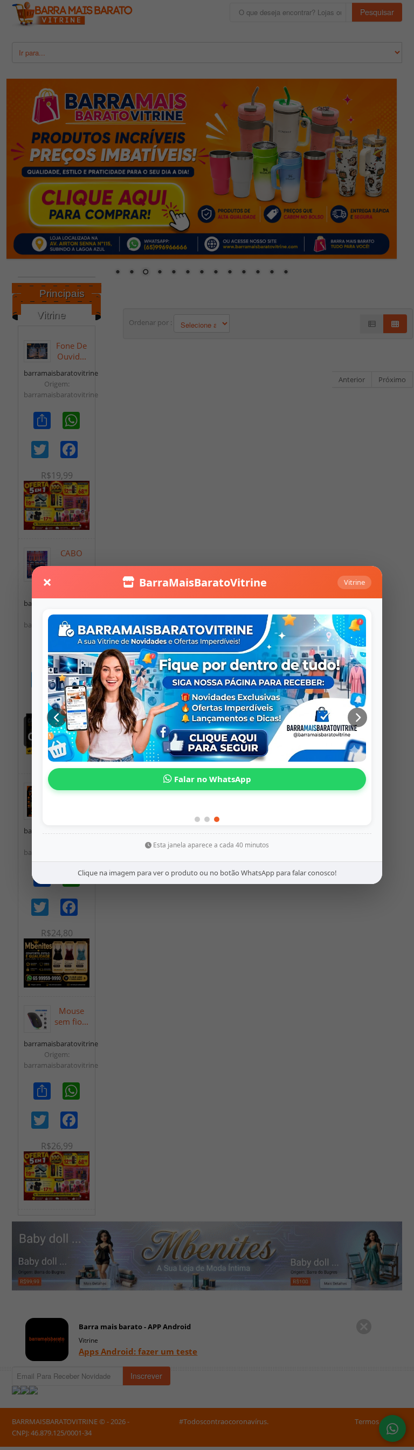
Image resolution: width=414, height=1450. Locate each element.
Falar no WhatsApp (211, 779)
